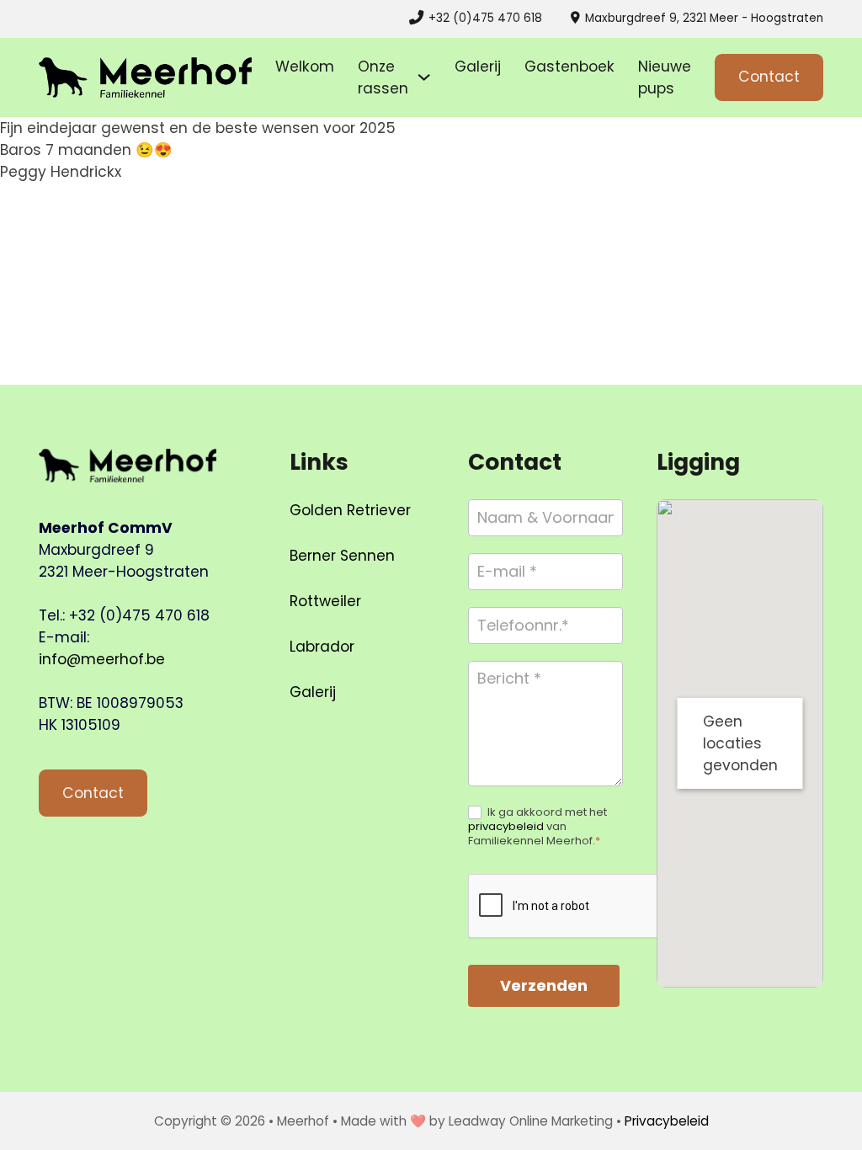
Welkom (304, 66)
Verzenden (544, 985)
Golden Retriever (350, 510)
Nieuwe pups (664, 77)
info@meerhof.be (102, 659)
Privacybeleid (667, 1121)
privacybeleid (506, 826)
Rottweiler (325, 601)
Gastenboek (569, 66)
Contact (769, 77)
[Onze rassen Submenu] (424, 77)
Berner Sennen (342, 556)
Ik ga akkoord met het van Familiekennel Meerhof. (537, 827)
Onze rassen (383, 77)
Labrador (322, 646)
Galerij (478, 66)
